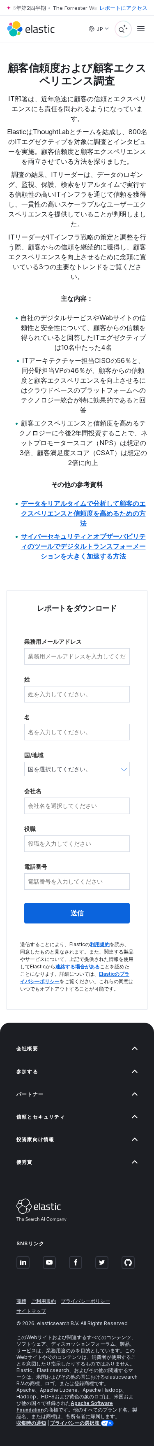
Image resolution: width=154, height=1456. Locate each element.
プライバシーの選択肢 (75, 1423)
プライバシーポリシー (85, 1301)
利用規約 (100, 944)
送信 (77, 913)
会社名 (32, 790)
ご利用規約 (43, 1301)
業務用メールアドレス (53, 641)
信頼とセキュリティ (40, 1117)
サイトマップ (31, 1311)
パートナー (30, 1094)
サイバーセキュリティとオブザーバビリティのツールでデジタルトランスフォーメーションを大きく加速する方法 (83, 546)
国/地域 (34, 754)
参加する (27, 1071)
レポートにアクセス (123, 8)
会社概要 (27, 1048)
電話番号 (35, 866)
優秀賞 (24, 1162)
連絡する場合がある (77, 966)
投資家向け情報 (35, 1139)
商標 (21, 1301)
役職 (30, 828)
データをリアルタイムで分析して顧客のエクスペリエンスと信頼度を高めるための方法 (83, 513)
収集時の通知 (31, 1423)
